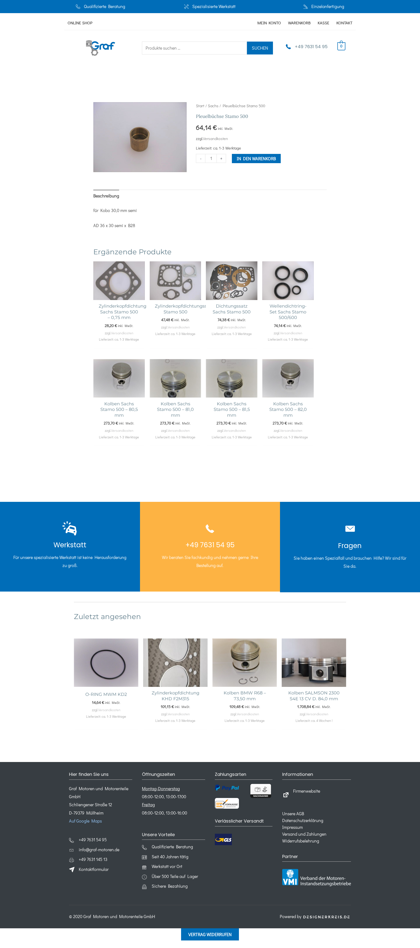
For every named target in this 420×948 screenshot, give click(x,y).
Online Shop (80, 23)
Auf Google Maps (85, 821)
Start (200, 105)
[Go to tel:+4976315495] (70, 546)
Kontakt (344, 23)
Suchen (260, 48)
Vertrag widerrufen (210, 934)
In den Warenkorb (256, 158)
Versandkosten (215, 138)
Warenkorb (299, 23)
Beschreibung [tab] (106, 196)
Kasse (323, 23)
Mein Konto (269, 23)
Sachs (213, 105)
